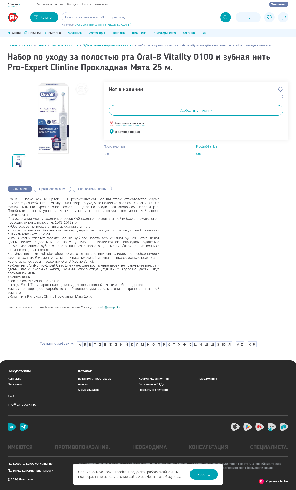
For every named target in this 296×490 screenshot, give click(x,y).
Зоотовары (97, 33)
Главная (12, 45)
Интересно (101, 4)
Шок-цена (139, 33)
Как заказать (44, 4)
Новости (86, 4)
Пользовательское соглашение (30, 463)
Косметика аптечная (154, 378)
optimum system (92, 24)
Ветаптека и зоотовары (95, 378)
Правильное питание (154, 390)
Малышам (75, 33)
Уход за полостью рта (64, 45)
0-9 (252, 344)
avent (78, 24)
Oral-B (200, 154)
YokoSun (189, 33)
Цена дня (118, 33)
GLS (204, 33)
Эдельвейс (279, 4)
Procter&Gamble (206, 146)
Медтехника (208, 378)
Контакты (14, 378)
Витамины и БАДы (152, 384)
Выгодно (72, 4)
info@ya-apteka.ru (112, 307)
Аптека (41, 45)
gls (104, 24)
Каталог (27, 45)
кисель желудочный (120, 24)
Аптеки (59, 4)
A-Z (240, 344)
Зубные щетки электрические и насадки (108, 45)
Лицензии (15, 384)
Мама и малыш (88, 390)
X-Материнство (164, 33)
